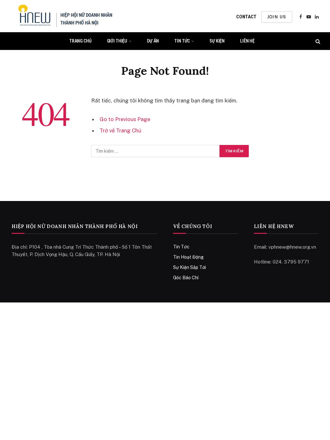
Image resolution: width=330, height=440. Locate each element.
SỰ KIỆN (217, 40)
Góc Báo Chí (186, 277)
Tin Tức (181, 246)
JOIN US (276, 16)
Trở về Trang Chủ (120, 130)
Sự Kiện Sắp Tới (189, 267)
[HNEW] (65, 17)
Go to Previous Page (125, 119)
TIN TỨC (182, 40)
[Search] (317, 41)
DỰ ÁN (153, 40)
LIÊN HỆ (247, 40)
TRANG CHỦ (80, 40)
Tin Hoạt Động (188, 257)
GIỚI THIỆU (117, 40)
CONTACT (246, 17)
